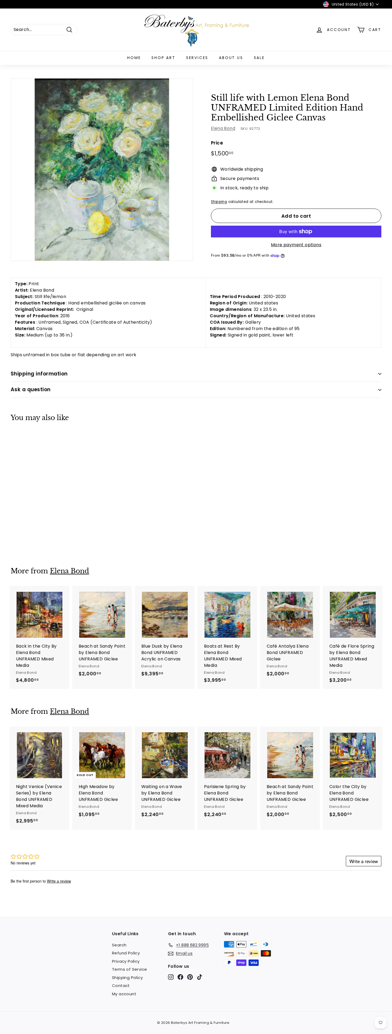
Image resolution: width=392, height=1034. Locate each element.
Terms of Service (129, 969)
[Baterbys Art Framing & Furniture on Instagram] (171, 977)
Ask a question (31, 389)
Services (197, 57)
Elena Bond (223, 128)
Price (217, 143)
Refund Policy (126, 953)
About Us (231, 57)
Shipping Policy (127, 977)
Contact (121, 985)
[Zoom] (102, 170)
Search (119, 945)
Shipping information (39, 373)
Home (134, 57)
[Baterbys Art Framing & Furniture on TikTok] (199, 977)
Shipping (219, 201)
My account (124, 994)
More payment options (296, 245)
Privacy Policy (126, 961)
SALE (259, 57)
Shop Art (163, 57)
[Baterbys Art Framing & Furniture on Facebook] (180, 977)
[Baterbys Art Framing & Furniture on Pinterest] (190, 977)
